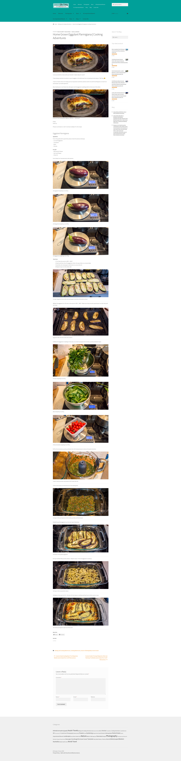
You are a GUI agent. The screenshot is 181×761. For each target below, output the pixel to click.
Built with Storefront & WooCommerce (70, 753)
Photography (86, 4)
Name (57, 697)
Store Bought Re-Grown (77, 739)
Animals (55, 730)
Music (92, 4)
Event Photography (68, 733)
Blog (91, 7)
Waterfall (108, 739)
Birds (100, 730)
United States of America (100, 739)
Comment (59, 677)
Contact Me (96, 7)
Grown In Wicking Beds (86, 650)
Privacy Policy (56, 753)
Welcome (80, 4)
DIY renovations (57, 733)
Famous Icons (76, 733)
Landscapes (67, 736)
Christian (104, 730)
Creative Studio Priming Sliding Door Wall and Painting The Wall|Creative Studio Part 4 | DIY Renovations (96, 657)
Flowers (81, 733)
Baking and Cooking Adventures (65, 24)
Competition (109, 730)
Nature (83, 736)
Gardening (89, 733)
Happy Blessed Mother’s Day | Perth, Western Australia (119, 112)
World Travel (72, 741)
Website (93, 697)
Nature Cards (90, 736)
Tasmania (90, 739)
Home (74, 4)
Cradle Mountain (123, 730)
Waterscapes (114, 739)
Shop (87, 7)
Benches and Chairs (95, 730)
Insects (122, 733)
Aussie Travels (73, 730)
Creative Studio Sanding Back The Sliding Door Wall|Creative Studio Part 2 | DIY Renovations (66, 657)
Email (75, 697)
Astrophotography (63, 730)
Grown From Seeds (97, 733)
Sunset (85, 739)
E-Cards (62, 733)
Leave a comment (75, 31)
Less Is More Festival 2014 (76, 736)
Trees (94, 739)
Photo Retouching (120, 736)
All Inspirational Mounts (100, 4)
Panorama (99, 736)
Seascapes (68, 739)
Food (85, 733)
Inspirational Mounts (58, 736)
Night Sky (94, 736)
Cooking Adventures (75, 650)
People (104, 736)
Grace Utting (67, 31)
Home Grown (95, 650)
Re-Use (64, 739)
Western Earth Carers (63, 741)
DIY (54, 733)
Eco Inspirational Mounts (78, 7)
